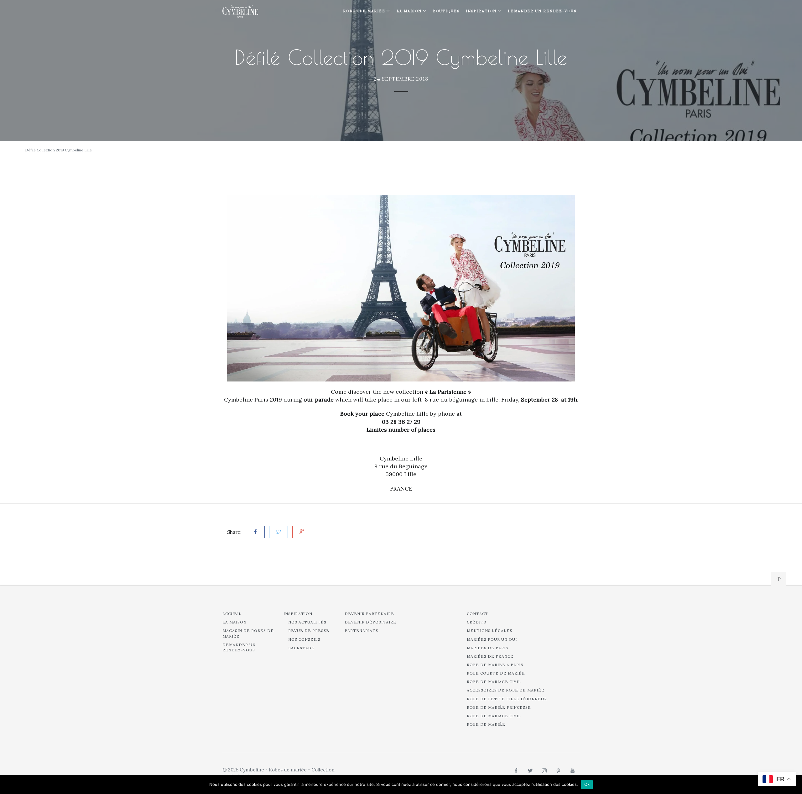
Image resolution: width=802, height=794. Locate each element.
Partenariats (361, 630)
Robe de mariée (486, 724)
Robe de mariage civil (494, 681)
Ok (587, 784)
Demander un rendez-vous (542, 11)
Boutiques (446, 11)
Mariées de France (490, 656)
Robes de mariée (364, 11)
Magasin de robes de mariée (248, 633)
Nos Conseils (304, 639)
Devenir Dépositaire (370, 622)
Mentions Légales (489, 630)
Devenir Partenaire (369, 613)
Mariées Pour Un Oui (492, 639)
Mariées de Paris (487, 647)
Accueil (232, 613)
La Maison (409, 11)
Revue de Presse (308, 630)
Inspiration (298, 613)
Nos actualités (307, 622)
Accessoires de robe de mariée (505, 690)
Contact (477, 613)
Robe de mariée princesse (499, 707)
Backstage (301, 647)
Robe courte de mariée (496, 673)
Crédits (476, 622)
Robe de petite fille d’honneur (507, 699)
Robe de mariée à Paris (495, 664)
